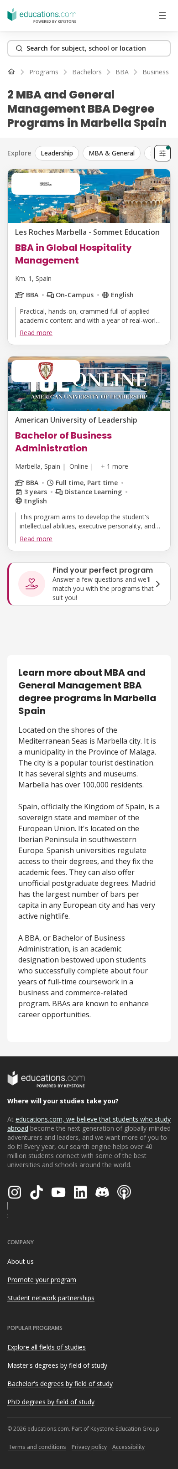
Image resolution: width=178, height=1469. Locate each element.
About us (20, 1261)
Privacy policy (89, 1447)
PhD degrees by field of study (50, 1401)
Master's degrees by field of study (57, 1365)
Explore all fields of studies (46, 1347)
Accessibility (128, 1447)
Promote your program (41, 1279)
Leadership (57, 153)
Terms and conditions (37, 1447)
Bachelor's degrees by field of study (60, 1383)
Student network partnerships (50, 1297)
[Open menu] (162, 15)
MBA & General (112, 153)
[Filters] (162, 153)
